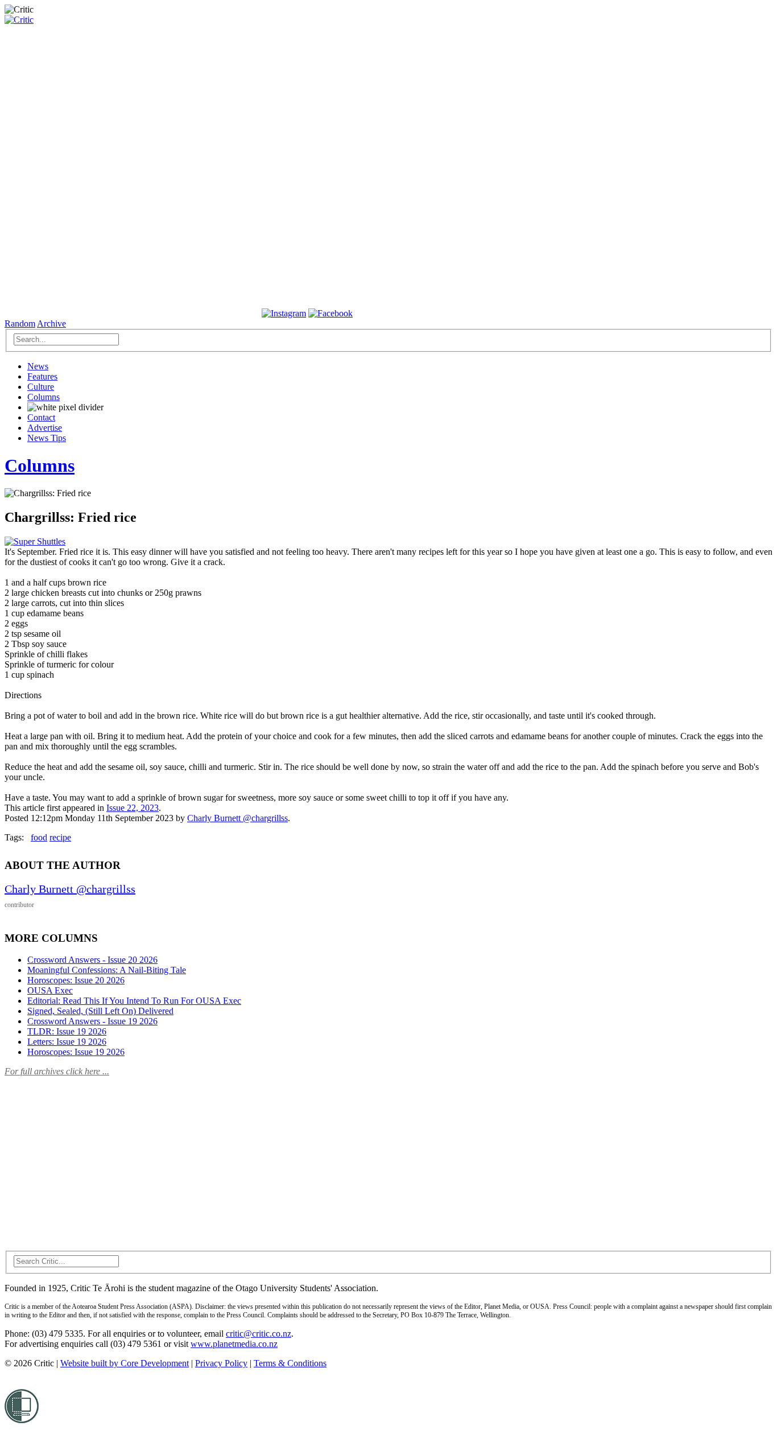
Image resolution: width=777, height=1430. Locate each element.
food (39, 837)
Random (20, 323)
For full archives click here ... (57, 1071)
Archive (51, 323)
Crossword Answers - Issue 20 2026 (92, 960)
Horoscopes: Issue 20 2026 (76, 980)
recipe (60, 837)
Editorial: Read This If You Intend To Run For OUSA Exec (134, 1000)
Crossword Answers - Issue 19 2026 (92, 1021)
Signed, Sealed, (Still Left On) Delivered (100, 1011)
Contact (41, 417)
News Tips (46, 438)
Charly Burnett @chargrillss (237, 818)
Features (42, 376)
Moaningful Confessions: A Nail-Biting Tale (106, 970)
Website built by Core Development (124, 1363)
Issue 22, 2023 (132, 808)
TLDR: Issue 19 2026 (66, 1031)
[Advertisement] (90, 1157)
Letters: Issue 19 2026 (66, 1041)
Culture (40, 387)
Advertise (44, 427)
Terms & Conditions (290, 1363)
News (37, 366)
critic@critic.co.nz (258, 1333)
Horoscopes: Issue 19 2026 (76, 1052)
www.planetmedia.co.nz (234, 1344)
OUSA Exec (50, 990)
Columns (43, 397)
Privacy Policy (221, 1363)
